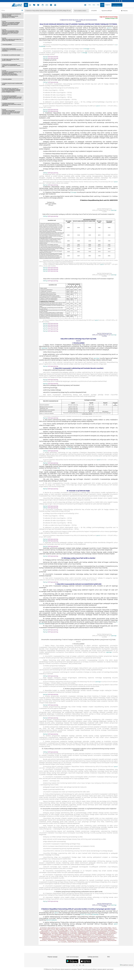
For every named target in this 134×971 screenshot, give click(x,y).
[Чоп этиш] (55, 5)
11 (83, 914)
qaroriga (113, 210)
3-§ (58, 468)
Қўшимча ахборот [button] (107, 10)
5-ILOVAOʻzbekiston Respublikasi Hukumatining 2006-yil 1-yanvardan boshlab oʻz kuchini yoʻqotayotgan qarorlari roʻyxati (11, 111)
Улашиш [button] (125, 10)
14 (87, 914)
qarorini (109, 28)
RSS (108, 957)
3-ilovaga (86, 48)
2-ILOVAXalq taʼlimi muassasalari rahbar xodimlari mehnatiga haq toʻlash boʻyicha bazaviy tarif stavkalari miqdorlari (10, 32)
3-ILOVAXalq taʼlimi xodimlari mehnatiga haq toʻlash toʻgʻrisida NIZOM (11, 39)
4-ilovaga (84, 52)
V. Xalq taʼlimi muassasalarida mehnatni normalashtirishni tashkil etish (11, 65)
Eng (94, 5)
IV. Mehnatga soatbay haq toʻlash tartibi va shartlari (10, 60)
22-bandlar (95, 914)
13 (85, 914)
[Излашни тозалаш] (22, 10)
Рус (90, 5)
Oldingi (45, 82)
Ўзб (98, 5)
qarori (98, 105)
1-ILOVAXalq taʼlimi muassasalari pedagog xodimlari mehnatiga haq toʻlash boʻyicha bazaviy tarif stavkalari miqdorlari (11, 23)
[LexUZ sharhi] (38, 5)
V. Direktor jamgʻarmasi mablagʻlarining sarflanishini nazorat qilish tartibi (11, 104)
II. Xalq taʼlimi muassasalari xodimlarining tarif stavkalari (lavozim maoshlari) (11, 49)
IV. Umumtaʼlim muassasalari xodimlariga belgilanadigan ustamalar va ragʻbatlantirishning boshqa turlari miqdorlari (12, 97)
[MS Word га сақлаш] (51, 5)
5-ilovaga (73, 192)
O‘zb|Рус (107, 5)
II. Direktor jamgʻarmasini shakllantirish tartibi (12, 84)
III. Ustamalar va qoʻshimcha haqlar (11, 55)
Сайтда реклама (93, 957)
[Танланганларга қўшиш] (30, 5)
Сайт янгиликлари (72, 957)
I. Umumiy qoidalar (7, 44)
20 (89, 914)
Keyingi (45, 56)
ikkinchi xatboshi (51, 920)
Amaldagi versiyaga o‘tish (111, 18)
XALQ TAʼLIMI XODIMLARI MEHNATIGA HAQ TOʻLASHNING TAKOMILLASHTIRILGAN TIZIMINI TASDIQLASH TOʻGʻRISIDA (11, 15)
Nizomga (68, 448)
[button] (12, 16)
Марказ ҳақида (52, 957)
